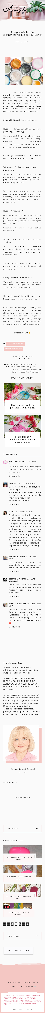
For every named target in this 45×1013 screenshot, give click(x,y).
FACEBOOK (15, 982)
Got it (29, 1009)
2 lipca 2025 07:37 (28, 483)
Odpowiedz (14, 476)
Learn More (17, 1009)
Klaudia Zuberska (18, 604)
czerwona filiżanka (18, 579)
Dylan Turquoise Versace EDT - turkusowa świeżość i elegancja (21, 365)
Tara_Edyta (14, 483)
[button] (32, 5)
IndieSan (13, 512)
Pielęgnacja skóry (15, 343)
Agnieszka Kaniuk (17, 461)
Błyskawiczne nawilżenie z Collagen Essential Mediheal (25, 371)
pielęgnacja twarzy (13, 349)
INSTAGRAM (32, 982)
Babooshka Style (17, 557)
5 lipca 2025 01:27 (25, 512)
